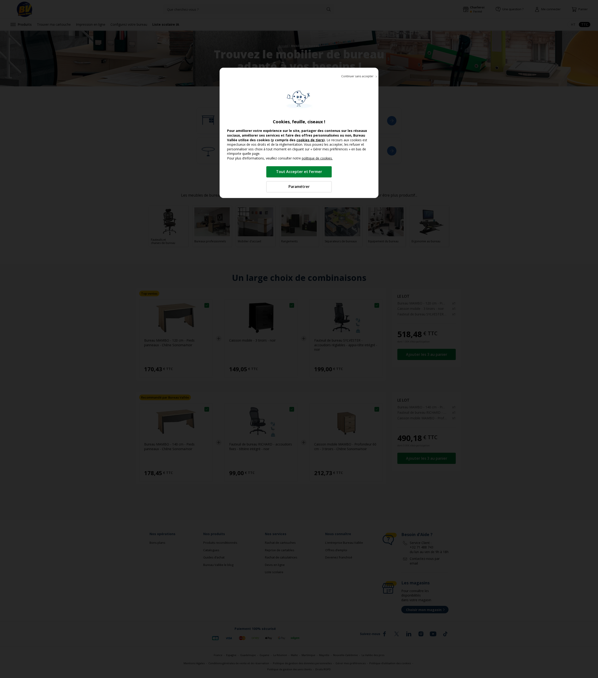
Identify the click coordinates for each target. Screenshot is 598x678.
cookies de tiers (310, 140)
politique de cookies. (317, 158)
